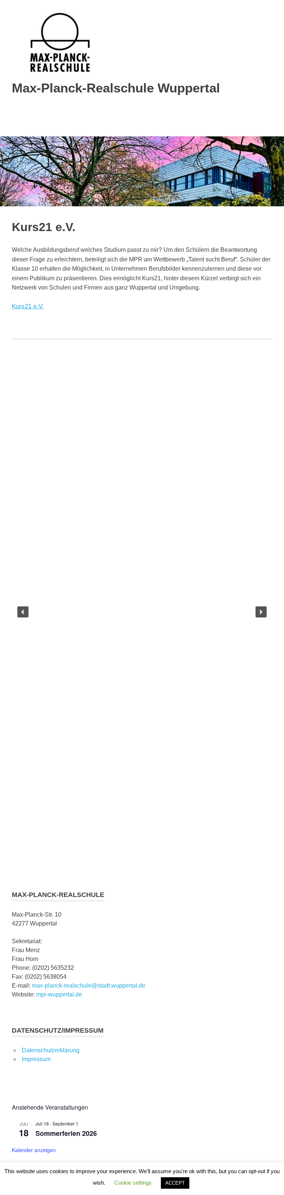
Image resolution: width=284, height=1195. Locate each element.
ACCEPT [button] (175, 1183)
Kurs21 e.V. (28, 306)
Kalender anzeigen (34, 1150)
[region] (142, 612)
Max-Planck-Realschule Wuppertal (116, 88)
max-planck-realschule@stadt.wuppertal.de (88, 985)
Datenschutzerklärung (51, 1050)
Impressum (36, 1059)
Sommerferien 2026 (66, 1133)
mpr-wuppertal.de (59, 994)
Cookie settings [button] (133, 1182)
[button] (22, 611)
